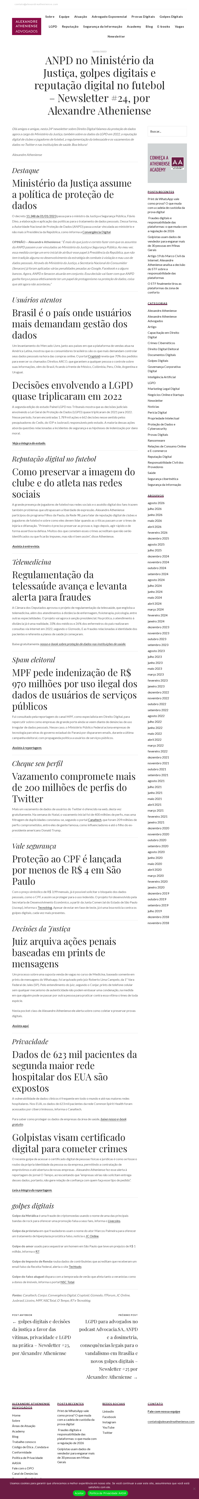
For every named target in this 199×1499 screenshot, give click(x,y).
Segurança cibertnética (163, 479)
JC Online (92, 1236)
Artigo (152, 327)
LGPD (53, 26)
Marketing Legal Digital (164, 388)
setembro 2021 (158, 775)
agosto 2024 (156, 580)
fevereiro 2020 (158, 881)
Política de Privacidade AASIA (108, 1493)
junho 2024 (155, 591)
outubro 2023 (157, 639)
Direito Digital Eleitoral (163, 349)
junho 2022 (155, 727)
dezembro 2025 (158, 538)
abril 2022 (154, 739)
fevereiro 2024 (158, 615)
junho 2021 (155, 792)
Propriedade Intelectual (163, 418)
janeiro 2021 (156, 822)
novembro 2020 (158, 834)
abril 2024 (154, 603)
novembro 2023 (158, 633)
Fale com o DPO (23, 1468)
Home (16, 1415)
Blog (149, 26)
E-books (163, 26)
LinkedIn (108, 1411)
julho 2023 (155, 656)
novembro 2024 (158, 562)
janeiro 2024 (156, 621)
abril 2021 (154, 804)
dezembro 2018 (158, 917)
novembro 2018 (158, 923)
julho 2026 (155, 509)
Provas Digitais (143, 16)
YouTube (108, 1427)
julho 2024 (155, 585)
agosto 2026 (156, 503)
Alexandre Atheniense (162, 310)
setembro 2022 (158, 710)
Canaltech (94, 820)
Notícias (153, 406)
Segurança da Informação (102, 26)
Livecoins (114, 1221)
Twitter (107, 1432)
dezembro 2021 (158, 757)
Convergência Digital (96, 232)
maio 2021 (155, 798)
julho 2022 (155, 721)
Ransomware (156, 440)
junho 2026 (155, 515)
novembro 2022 (158, 698)
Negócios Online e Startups (166, 394)
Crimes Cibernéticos (161, 343)
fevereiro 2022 (158, 751)
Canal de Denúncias (25, 1473)
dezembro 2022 (158, 692)
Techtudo (75, 1266)
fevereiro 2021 (158, 816)
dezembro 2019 (158, 893)
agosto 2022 (156, 716)
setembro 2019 (158, 905)
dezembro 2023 (158, 627)
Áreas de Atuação (23, 1426)
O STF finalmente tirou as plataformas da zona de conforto (165, 288)
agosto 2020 (156, 852)
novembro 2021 (158, 763)
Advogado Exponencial (109, 16)
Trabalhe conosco (24, 1442)
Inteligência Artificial (162, 377)
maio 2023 (155, 668)
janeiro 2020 (156, 887)
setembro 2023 (158, 645)
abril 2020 (154, 869)
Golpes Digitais (171, 16)
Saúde (152, 472)
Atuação (80, 16)
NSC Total (67, 1282)
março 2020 (156, 875)
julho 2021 (155, 787)
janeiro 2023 (156, 686)
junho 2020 (155, 857)
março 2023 (156, 674)
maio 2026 (155, 520)
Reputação (70, 26)
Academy (134, 26)
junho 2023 (155, 662)
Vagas (179, 26)
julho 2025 (155, 550)
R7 (37, 1251)
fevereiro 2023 (158, 680)
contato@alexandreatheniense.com (171, 1421)
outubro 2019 (157, 899)
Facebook (109, 1417)
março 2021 (156, 810)
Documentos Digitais (162, 355)
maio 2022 (155, 733)
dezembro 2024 (158, 556)
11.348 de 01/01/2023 (41, 216)
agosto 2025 (156, 544)
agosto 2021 (156, 781)
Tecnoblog (45, 907)
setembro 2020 (158, 846)
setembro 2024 (158, 574)
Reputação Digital (160, 456)
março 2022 (156, 745)
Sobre (49, 16)
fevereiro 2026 (158, 532)
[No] (194, 1489)
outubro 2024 (157, 568)
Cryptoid (94, 356)
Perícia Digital (157, 412)
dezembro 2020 (158, 828)
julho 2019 (155, 911)
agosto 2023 (156, 651)
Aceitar (79, 1493)
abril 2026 (154, 526)
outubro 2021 (157, 769)
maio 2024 (155, 597)
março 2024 (156, 609)
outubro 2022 (157, 704)
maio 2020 (155, 863)
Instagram (109, 1422)
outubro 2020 (157, 840)
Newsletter (116, 36)
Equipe (64, 16)
